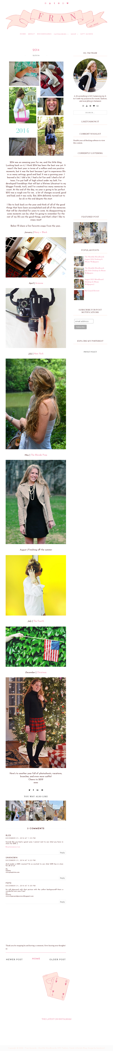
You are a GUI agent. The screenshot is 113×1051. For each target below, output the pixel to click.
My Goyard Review (92, 290)
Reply (62, 852)
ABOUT (31, 34)
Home (23, 34)
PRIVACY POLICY (90, 352)
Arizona (39, 283)
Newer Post (14, 960)
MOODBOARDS (44, 34)
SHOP (73, 34)
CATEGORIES (60, 34)
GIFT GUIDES (86, 34)
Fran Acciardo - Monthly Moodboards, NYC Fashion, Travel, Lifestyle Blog (56, 1048)
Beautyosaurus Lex (13, 847)
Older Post (57, 960)
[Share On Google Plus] (38, 790)
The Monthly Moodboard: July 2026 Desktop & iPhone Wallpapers (95, 270)
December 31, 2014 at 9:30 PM (21, 886)
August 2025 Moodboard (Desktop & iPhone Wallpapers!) (94, 282)
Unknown (12, 858)
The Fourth (38, 621)
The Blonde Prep (39, 455)
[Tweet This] (29, 790)
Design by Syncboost (96, 1048)
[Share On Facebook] (33, 790)
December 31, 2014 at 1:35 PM (21, 838)
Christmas (41, 672)
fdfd (8, 883)
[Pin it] (42, 790)
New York (38, 354)
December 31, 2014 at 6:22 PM (21, 860)
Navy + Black (40, 232)
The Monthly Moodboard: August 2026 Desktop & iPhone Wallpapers (94, 259)
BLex (8, 836)
